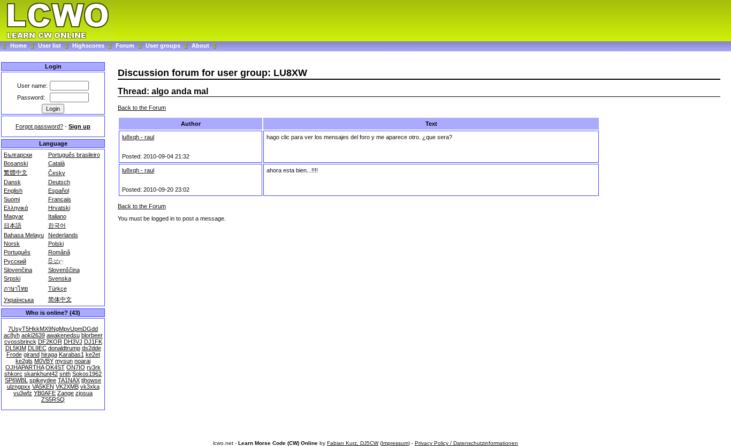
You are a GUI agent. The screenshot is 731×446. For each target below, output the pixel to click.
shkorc (13, 374)
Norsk (12, 243)
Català (56, 163)
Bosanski (16, 163)
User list (49, 45)
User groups (163, 45)
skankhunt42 (41, 374)
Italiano (57, 216)
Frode (14, 354)
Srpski (12, 278)
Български (18, 155)
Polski (56, 243)
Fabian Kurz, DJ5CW (352, 443)
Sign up (79, 126)
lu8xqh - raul (138, 137)
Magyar (14, 216)
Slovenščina (64, 270)
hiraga (49, 354)
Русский (15, 261)
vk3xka (90, 386)
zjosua (84, 393)
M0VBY (44, 361)
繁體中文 (15, 172)
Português (17, 252)
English (13, 190)
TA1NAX (69, 380)
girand (32, 354)
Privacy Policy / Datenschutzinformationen (466, 443)
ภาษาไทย (16, 288)
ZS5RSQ (53, 399)
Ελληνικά (16, 208)
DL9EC (37, 348)
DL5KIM (15, 348)
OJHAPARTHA (24, 367)
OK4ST (55, 367)
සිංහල (55, 261)
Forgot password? (39, 126)
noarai (82, 361)
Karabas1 (71, 354)
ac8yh (12, 335)
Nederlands (63, 235)
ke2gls (24, 361)
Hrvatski (59, 208)
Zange (65, 393)
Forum (126, 45)
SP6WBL (16, 380)
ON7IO (75, 367)
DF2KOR (50, 341)
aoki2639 (33, 335)
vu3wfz (22, 393)
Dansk (12, 182)
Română (59, 252)
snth (65, 374)
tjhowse (91, 380)
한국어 (57, 225)
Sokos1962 (87, 374)
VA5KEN (43, 386)
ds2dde (91, 348)
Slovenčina (18, 270)
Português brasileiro (74, 155)
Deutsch (59, 182)
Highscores (88, 45)
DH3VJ (73, 341)
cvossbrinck (20, 341)
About (200, 45)
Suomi (12, 199)
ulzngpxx (19, 386)
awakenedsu (63, 335)
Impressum (395, 443)
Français (59, 199)
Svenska (59, 278)
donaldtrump (64, 348)
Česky (56, 173)
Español (58, 190)
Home (18, 45)
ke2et (93, 354)
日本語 (12, 225)
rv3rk (94, 367)
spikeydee (42, 380)
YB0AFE (45, 393)
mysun (64, 361)
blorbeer (92, 335)
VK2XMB (67, 386)
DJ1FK (93, 341)
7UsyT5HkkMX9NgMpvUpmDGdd (53, 329)
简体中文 (60, 299)
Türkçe (57, 288)
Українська (19, 300)
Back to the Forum (142, 107)
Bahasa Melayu (24, 235)
